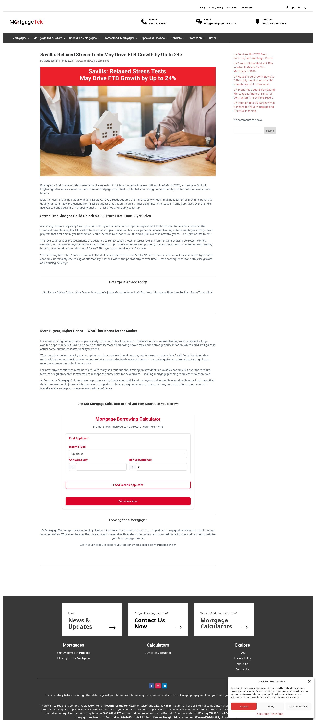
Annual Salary (78, 460)
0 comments (102, 60)
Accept (244, 706)
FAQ (202, 7)
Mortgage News (84, 60)
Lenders (177, 38)
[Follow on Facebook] (287, 7)
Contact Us (246, 7)
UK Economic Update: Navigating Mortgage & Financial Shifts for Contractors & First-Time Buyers (254, 93)
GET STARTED (128, 304)
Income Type (77, 447)
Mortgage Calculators (48, 38)
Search (270, 130)
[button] (309, 681)
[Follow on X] (293, 7)
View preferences (298, 706)
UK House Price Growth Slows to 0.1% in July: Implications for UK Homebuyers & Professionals (254, 80)
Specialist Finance (153, 38)
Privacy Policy (277, 713)
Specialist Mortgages (83, 38)
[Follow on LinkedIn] (164, 685)
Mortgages (19, 38)
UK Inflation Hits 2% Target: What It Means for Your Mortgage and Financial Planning (254, 106)
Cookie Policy (263, 713)
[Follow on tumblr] (305, 7)
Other (212, 38)
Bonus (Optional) (140, 460)
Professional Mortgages (119, 38)
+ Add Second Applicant (128, 485)
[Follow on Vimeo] (299, 7)
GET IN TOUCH (128, 557)
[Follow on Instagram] (158, 685)
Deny (271, 706)
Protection (195, 38)
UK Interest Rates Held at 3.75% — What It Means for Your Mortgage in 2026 (253, 67)
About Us (232, 7)
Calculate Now (128, 501)
